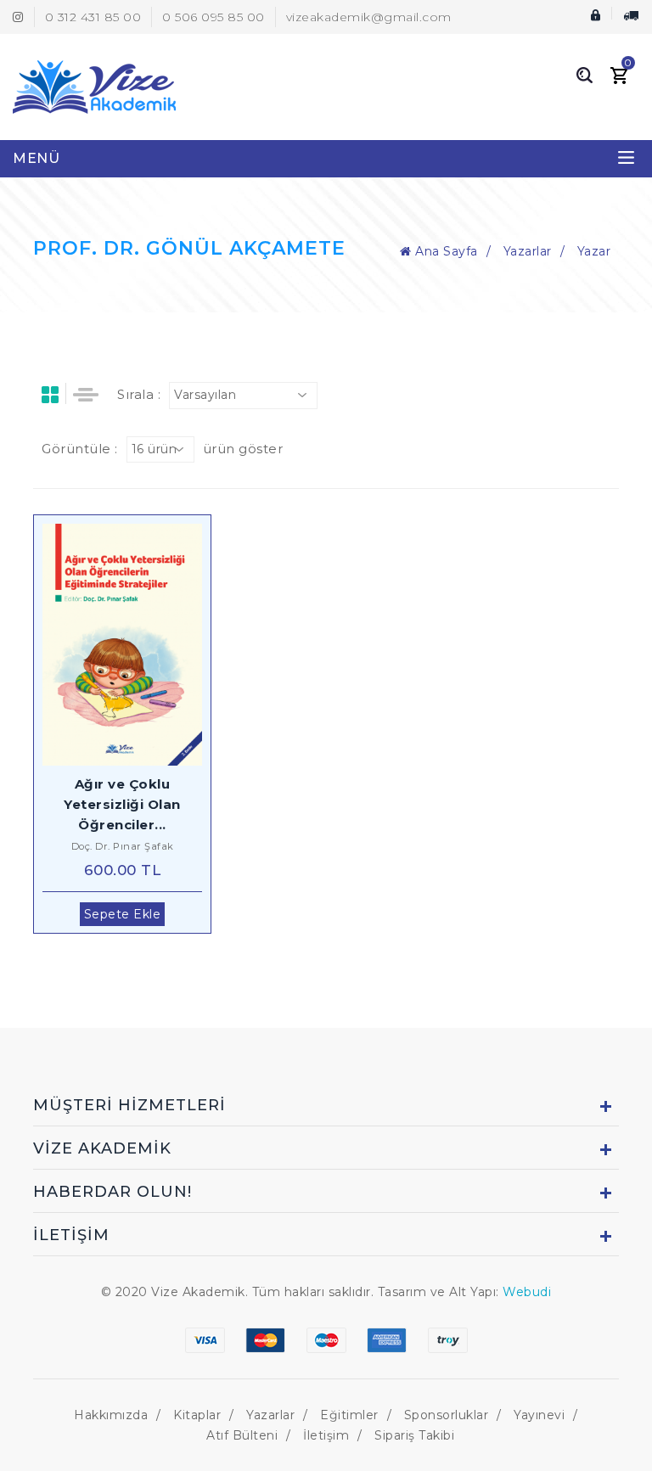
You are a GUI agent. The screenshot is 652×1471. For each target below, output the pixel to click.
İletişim (326, 1435)
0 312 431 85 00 (93, 17)
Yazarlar (527, 251)
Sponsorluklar (446, 1415)
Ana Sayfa (445, 251)
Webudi (527, 1292)
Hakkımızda (111, 1415)
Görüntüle (132, 645)
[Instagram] (18, 17)
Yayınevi (539, 1415)
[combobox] (243, 395)
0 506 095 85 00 (213, 17)
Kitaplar (197, 1415)
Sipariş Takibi (414, 1435)
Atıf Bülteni (242, 1435)
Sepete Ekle (122, 914)
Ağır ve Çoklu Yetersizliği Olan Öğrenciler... (122, 804)
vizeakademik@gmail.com (369, 17)
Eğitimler (349, 1415)
